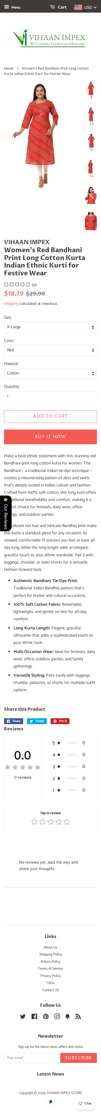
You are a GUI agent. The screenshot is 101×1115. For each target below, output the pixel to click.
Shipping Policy (50, 954)
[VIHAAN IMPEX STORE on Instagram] (57, 1018)
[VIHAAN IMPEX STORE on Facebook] (34, 1018)
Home (8, 68)
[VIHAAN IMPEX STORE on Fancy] (67, 1018)
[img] (17, 285)
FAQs (50, 983)
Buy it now (50, 437)
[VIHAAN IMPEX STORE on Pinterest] (46, 1018)
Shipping (11, 303)
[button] (70, 742)
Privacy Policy (50, 976)
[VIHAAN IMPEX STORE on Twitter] (23, 1018)
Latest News (50, 1074)
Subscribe (78, 1058)
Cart (62, 7)
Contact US (50, 990)
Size (7, 317)
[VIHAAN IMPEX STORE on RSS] (78, 1018)
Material (11, 363)
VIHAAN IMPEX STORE (64, 1093)
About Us (50, 947)
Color (9, 340)
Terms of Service (50, 969)
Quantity (11, 386)
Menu (15, 8)
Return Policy (50, 962)
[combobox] (85, 7)
